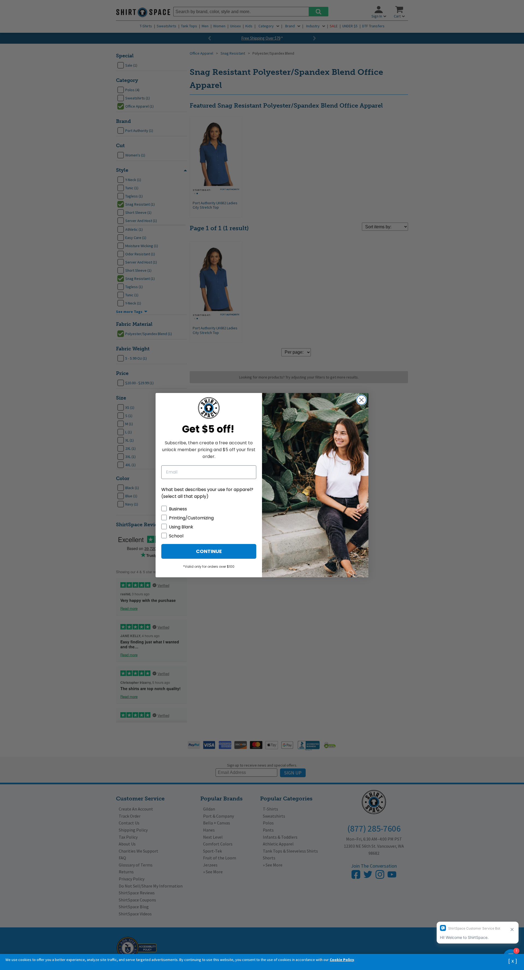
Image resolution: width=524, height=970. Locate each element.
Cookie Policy (342, 959)
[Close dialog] (361, 400)
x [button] (512, 960)
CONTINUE (209, 551)
